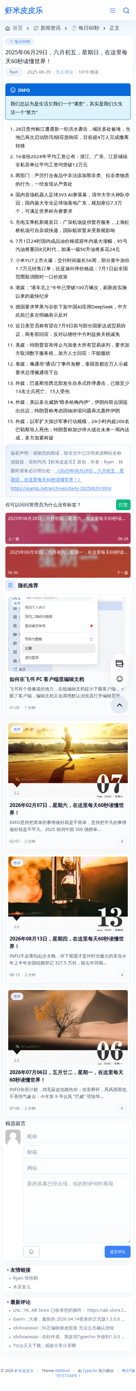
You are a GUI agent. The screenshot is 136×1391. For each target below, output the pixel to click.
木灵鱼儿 (22, 1287)
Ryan (13, 72)
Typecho (90, 1370)
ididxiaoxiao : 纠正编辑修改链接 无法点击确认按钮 (63, 1328)
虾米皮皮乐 (24, 10)
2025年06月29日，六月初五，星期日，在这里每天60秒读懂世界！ (66, 56)
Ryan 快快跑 (25, 1278)
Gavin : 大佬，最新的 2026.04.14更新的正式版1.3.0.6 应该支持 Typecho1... (70, 1319)
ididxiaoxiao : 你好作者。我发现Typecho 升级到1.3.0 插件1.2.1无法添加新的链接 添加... (70, 1337)
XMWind (62, 1370)
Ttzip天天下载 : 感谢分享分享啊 (44, 1345)
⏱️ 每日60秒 (19, 41)
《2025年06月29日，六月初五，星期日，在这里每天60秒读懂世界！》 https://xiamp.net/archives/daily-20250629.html (67, 479)
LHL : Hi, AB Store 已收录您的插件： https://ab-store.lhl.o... (70, 1310)
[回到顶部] (119, 705)
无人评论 (64, 72)
